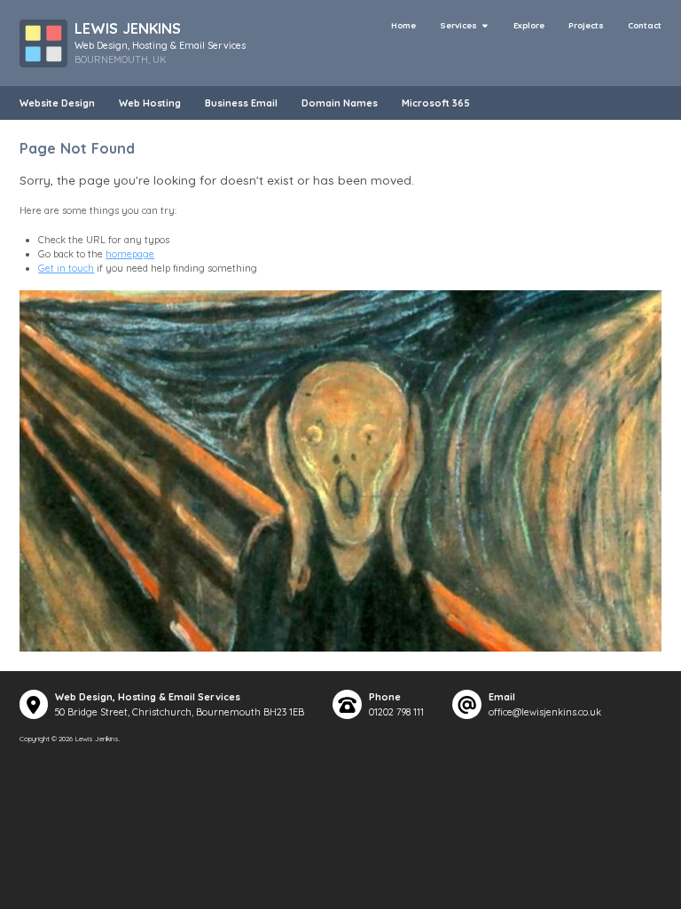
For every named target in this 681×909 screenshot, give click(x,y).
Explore (528, 25)
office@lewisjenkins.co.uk (545, 712)
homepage (130, 254)
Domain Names (339, 103)
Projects (586, 25)
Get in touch (66, 268)
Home (403, 25)
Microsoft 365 (436, 103)
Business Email (241, 103)
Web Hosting (150, 103)
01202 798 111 (396, 712)
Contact (644, 25)
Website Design (57, 103)
